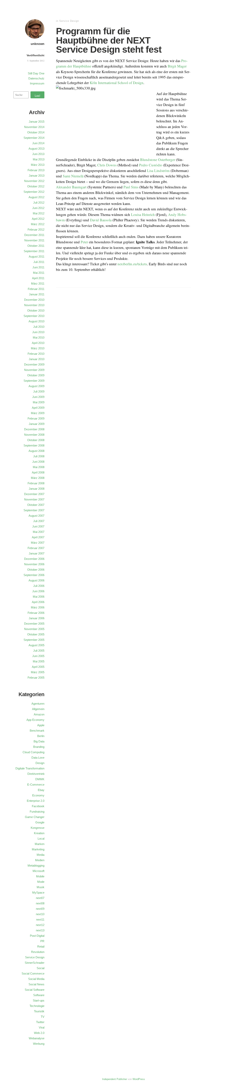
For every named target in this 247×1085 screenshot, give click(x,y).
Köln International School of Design (116, 82)
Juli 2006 (38, 585)
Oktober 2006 (35, 569)
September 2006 (34, 575)
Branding (38, 746)
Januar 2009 (36, 423)
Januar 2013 (36, 175)
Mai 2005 (38, 661)
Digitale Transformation (29, 768)
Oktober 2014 (35, 132)
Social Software (34, 989)
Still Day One (36, 73)
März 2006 (37, 607)
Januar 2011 (36, 294)
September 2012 (34, 191)
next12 (40, 925)
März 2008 (37, 477)
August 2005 (36, 645)
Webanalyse (36, 1038)
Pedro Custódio (150, 165)
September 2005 (34, 639)
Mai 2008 (38, 467)
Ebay (41, 790)
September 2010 (34, 316)
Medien (39, 860)
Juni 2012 (38, 208)
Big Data (39, 741)
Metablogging (36, 865)
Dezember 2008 (34, 429)
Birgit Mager (177, 66)
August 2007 (36, 515)
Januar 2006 (36, 618)
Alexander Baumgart (71, 186)
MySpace (38, 892)
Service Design (69, 20)
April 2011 (38, 278)
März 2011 (37, 283)
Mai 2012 (38, 213)
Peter (84, 241)
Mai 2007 (38, 531)
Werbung (38, 1043)
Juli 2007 (38, 521)
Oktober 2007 (35, 504)
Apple (40, 725)
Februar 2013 (36, 170)
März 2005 (37, 672)
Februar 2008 (36, 483)
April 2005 (38, 666)
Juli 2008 (38, 456)
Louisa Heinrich (143, 214)
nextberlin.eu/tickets (132, 263)
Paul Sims (131, 186)
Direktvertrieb (35, 773)
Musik (40, 887)
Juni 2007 (38, 526)
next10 (40, 914)
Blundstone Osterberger (157, 159)
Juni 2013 (38, 154)
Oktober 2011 (35, 245)
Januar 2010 (36, 359)
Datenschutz (36, 78)
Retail (40, 946)
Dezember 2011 (34, 235)
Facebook (38, 806)
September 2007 (34, 510)
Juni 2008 (38, 461)
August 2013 (36, 148)
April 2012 (38, 218)
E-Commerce (35, 784)
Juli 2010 (38, 326)
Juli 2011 (38, 262)
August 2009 (36, 386)
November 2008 (34, 434)
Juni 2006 (38, 591)
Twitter (40, 1022)
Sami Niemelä (73, 176)
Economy (38, 795)
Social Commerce (33, 973)
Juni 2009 (38, 396)
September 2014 (34, 137)
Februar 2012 (36, 229)
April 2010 (38, 343)
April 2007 (38, 537)
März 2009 (37, 413)
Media (40, 854)
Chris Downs (107, 165)
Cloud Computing (33, 752)
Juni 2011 (38, 267)
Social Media (36, 979)
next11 (40, 919)
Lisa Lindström (158, 170)
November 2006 (34, 564)
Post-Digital (37, 935)
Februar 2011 (36, 289)
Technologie (37, 1006)
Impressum (37, 83)
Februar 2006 (36, 612)
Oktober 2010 (35, 310)
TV (42, 1016)
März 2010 (37, 348)
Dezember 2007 (34, 494)
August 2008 (36, 450)
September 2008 (34, 445)
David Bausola (101, 219)
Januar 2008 (36, 488)
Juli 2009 (38, 391)
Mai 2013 (38, 159)
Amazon (39, 714)
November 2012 (34, 181)
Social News (36, 984)
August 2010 (36, 321)
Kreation (39, 833)
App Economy (35, 719)
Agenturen (37, 703)
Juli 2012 (38, 202)
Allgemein (38, 709)
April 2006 (38, 602)
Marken (39, 844)
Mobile (40, 876)
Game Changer (34, 817)
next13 (40, 930)
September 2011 (34, 251)
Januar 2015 (36, 121)
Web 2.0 (39, 1032)
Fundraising (37, 811)
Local (41, 838)
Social (40, 968)
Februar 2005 (36, 677)
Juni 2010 (38, 332)
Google (39, 822)
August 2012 (36, 197)
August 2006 (36, 580)
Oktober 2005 (35, 634)
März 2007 (37, 542)
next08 (40, 903)
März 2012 (37, 224)
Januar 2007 (36, 553)
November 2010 (34, 305)
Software (38, 995)
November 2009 (34, 369)
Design (40, 763)
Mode (40, 881)
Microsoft (38, 871)
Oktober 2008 (35, 440)
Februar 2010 (36, 353)
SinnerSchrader (34, 962)
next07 (40, 898)
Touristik (39, 1011)
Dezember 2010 (34, 299)
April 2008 (38, 472)
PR (42, 941)
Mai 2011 (38, 272)
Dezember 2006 (34, 558)
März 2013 (37, 164)
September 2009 (34, 380)
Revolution (37, 952)
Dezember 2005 (34, 623)
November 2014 (34, 127)
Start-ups (38, 1000)
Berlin (40, 736)
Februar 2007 (36, 548)
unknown (37, 43)
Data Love (37, 757)
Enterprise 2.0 (35, 800)
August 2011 (36, 256)
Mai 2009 (38, 402)
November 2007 (34, 499)
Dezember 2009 (34, 364)
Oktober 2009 (35, 375)
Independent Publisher (114, 1079)
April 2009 (38, 407)
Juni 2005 (38, 656)
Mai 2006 (38, 596)
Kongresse (37, 827)
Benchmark (37, 730)
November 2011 (34, 240)
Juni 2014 (38, 143)
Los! (37, 95)
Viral (41, 1027)
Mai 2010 (38, 337)
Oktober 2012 (35, 186)
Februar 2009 (36, 418)
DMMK (39, 779)
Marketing (38, 849)
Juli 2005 (38, 650)
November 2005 (34, 629)
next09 (40, 908)
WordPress (139, 1079)
